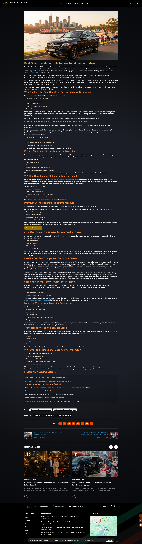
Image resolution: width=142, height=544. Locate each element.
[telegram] (69, 423)
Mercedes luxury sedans (33, 401)
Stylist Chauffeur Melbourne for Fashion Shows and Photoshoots (60, 517)
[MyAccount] (137, 3)
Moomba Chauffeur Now (33, 228)
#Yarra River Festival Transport (65, 410)
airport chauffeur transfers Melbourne (37, 300)
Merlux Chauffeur (19, 2)
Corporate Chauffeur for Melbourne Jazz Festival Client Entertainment (62, 527)
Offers (27, 524)
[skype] (73, 423)
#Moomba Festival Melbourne (41, 410)
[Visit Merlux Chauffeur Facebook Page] (111, 506)
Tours (27, 527)
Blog (26, 530)
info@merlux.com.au (78, 506)
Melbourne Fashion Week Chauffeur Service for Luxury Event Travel (61, 522)
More (26, 533)
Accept (109, 540)
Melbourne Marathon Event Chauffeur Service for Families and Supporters (63, 532)
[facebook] (60, 423)
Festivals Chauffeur (64, 416)
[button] (111, 447)
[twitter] (64, 423)
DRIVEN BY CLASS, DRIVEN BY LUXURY (18, 5)
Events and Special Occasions (44, 416)
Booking (27, 521)
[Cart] (130, 3)
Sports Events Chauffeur (32, 479)
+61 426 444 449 (42, 506)
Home (27, 517)
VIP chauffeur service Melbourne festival (64, 180)
